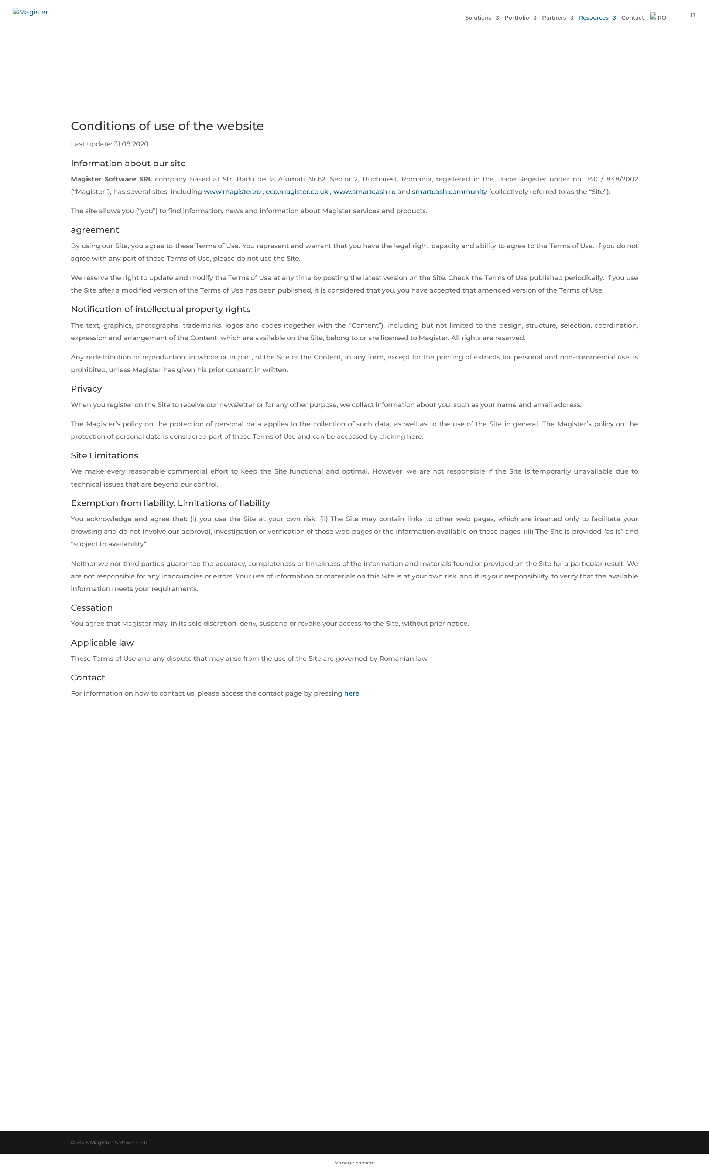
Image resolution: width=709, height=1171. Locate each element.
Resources (594, 18)
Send (480, 1069)
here (350, 693)
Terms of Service (415, 1105)
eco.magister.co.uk (296, 192)
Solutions (478, 18)
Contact (632, 18)
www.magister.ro (231, 192)
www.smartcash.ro (363, 192)
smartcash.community (448, 192)
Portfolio (516, 18)
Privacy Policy (378, 1105)
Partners (554, 18)
